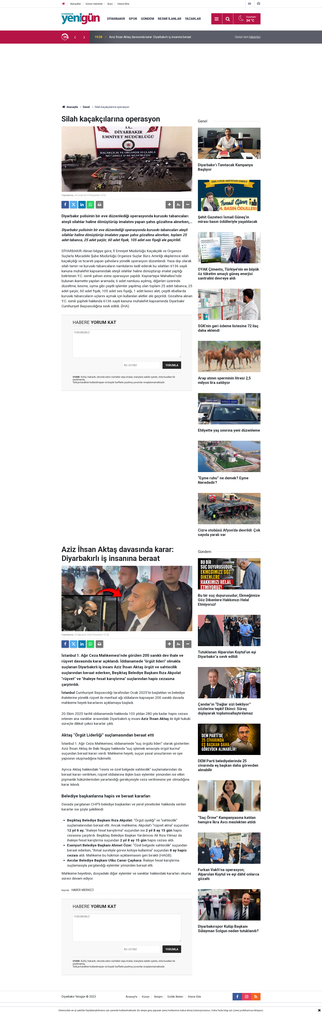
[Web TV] (249, 3)
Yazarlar (193, 18)
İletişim (158, 996)
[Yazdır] (99, 204)
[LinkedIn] (82, 204)
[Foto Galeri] (258, 3)
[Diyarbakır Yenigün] (80, 18)
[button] (169, 204)
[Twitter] (73, 204)
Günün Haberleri (94, 3)
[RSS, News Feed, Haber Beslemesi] (256, 996)
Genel (86, 106)
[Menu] (216, 19)
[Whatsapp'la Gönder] (90, 204)
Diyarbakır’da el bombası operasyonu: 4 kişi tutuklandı (144, 37)
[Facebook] (65, 204)
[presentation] (75, 37)
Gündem (147, 18)
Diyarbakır (116, 18)
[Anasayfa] (63, 3)
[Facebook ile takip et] (237, 996)
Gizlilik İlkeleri (175, 996)
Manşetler (75, 3)
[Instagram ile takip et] (246, 996)
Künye (145, 996)
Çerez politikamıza (243, 1010)
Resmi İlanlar (169, 18)
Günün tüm (248, 37)
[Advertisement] (161, 71)
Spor (133, 18)
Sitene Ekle (123, 3)
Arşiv (110, 3)
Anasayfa (72, 106)
